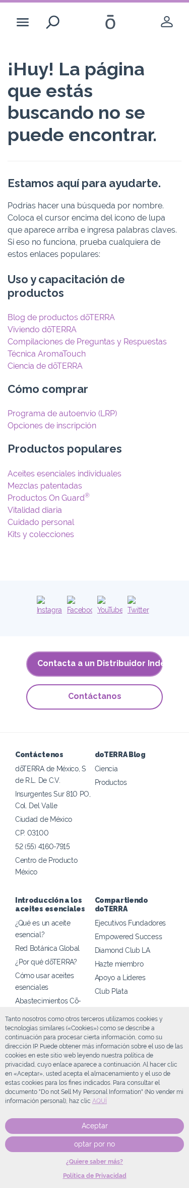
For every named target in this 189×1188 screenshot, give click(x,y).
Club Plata (111, 991)
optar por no (94, 1144)
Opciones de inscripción (52, 425)
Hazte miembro (119, 963)
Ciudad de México (43, 819)
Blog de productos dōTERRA (61, 317)
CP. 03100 (31, 832)
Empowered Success (128, 936)
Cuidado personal (41, 522)
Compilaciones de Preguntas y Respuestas (87, 341)
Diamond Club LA (122, 950)
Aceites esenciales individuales (64, 473)
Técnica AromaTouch (47, 354)
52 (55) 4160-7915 (42, 846)
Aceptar (95, 1126)
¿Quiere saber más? (94, 1161)
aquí (99, 1101)
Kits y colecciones (41, 534)
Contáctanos (94, 696)
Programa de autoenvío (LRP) (62, 413)
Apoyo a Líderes (120, 977)
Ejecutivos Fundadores (130, 922)
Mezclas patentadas (45, 486)
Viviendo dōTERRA (42, 329)
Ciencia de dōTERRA (45, 366)
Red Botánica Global (47, 948)
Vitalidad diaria (35, 510)
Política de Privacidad (95, 1175)
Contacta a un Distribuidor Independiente (100, 663)
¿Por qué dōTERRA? (46, 961)
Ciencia (106, 768)
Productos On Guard (49, 498)
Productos (111, 782)
